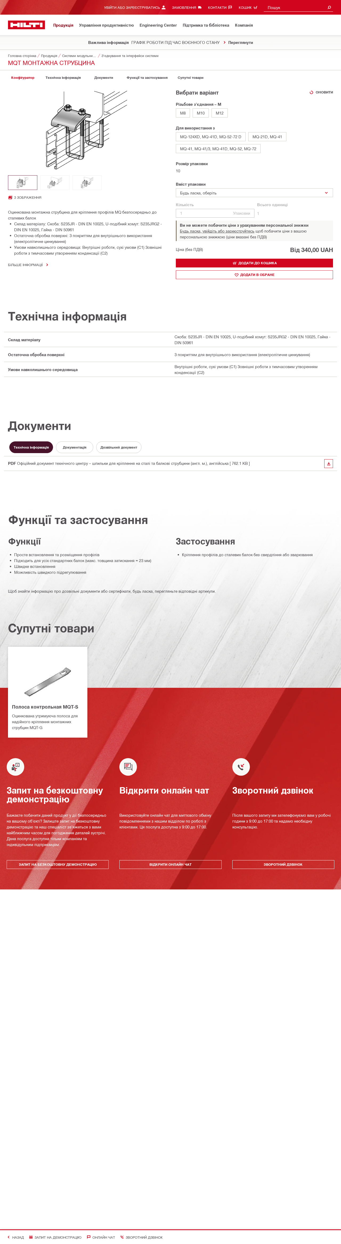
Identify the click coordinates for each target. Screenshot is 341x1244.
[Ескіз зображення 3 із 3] (87, 182)
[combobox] (298, 7)
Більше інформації (25, 265)
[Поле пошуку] (329, 7)
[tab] (22, 77)
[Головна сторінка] (26, 25)
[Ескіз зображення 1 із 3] (22, 182)
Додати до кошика (257, 263)
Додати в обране (257, 275)
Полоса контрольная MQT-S (45, 707)
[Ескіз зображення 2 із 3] (55, 182)
